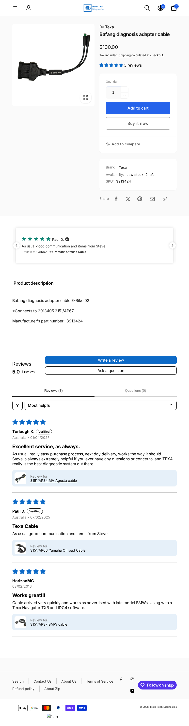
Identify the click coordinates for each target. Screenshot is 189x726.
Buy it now (138, 123)
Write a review (111, 360)
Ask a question (110, 370)
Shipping (125, 55)
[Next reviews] (172, 245)
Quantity (112, 81)
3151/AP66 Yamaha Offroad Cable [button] (57, 550)
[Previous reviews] (16, 245)
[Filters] (17, 405)
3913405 (46, 310)
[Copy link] (164, 198)
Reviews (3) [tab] (53, 390)
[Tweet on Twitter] (128, 198)
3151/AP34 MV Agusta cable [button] (53, 480)
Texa (106, 26)
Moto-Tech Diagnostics (163, 706)
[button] (15, 7)
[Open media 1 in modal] (53, 65)
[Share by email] (152, 199)
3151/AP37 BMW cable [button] (48, 624)
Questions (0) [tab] (135, 390)
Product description (33, 283)
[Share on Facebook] (116, 198)
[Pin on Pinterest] (139, 198)
